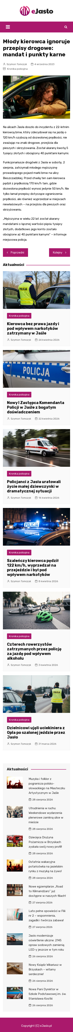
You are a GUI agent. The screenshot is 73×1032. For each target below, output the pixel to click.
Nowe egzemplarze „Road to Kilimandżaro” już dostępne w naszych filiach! (47, 891)
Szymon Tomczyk (17, 64)
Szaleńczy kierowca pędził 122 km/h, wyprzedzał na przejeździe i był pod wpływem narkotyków (33, 567)
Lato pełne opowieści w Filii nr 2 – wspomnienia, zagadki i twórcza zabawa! (47, 915)
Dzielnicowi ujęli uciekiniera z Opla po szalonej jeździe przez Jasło (36, 732)
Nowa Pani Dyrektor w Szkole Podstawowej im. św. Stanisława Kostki (47, 994)
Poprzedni (17, 252)
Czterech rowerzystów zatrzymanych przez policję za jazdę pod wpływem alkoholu (34, 651)
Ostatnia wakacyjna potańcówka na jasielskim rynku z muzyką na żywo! (46, 866)
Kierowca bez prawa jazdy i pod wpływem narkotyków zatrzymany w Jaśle (33, 328)
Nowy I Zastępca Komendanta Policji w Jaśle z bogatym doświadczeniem (35, 407)
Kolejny (57, 252)
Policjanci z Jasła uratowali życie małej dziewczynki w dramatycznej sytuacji (34, 486)
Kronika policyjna (17, 68)
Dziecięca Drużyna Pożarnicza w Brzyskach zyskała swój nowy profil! (45, 842)
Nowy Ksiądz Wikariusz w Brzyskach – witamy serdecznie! (45, 969)
